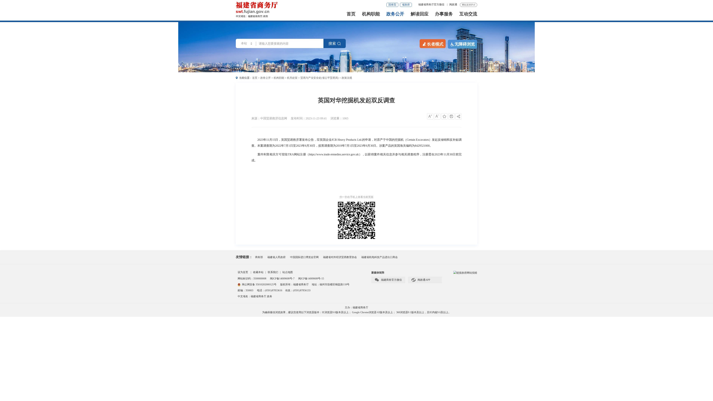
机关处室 (292, 77)
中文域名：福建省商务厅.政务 (255, 296)
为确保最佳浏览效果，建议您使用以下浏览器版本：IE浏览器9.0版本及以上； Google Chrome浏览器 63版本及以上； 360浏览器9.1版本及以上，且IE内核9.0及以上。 (356, 312)
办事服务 (444, 14)
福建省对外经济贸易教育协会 (340, 257)
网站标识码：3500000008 (252, 278)
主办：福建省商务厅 (356, 307)
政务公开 (395, 14)
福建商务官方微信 (388, 280)
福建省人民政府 (276, 257)
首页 (351, 14)
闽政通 (453, 4)
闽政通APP (420, 280)
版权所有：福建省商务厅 (294, 284)
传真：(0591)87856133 (297, 290)
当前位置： (245, 77)
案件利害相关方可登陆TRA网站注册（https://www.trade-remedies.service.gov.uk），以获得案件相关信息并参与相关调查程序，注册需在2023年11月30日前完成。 (356, 157)
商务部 (259, 257)
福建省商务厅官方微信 (431, 4)
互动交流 (468, 14)
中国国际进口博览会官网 (304, 257)
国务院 (392, 4)
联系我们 (273, 272)
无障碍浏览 (465, 44)
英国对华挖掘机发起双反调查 (356, 100)
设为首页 (243, 272)
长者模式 (435, 44)
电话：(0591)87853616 (269, 290)
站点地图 (287, 272)
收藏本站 (258, 272)
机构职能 (371, 14)
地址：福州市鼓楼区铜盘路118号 (330, 284)
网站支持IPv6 (468, 5)
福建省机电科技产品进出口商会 (379, 257)
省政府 (406, 4)
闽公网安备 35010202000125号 (259, 284)
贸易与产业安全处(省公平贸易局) (319, 77)
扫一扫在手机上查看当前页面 (356, 197)
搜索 (332, 43)
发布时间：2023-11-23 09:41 (309, 118)
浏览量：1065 (339, 118)
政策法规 (347, 77)
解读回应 (420, 14)
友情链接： (244, 257)
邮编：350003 (245, 290)
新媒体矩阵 (377, 272)
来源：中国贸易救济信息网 (269, 118)
